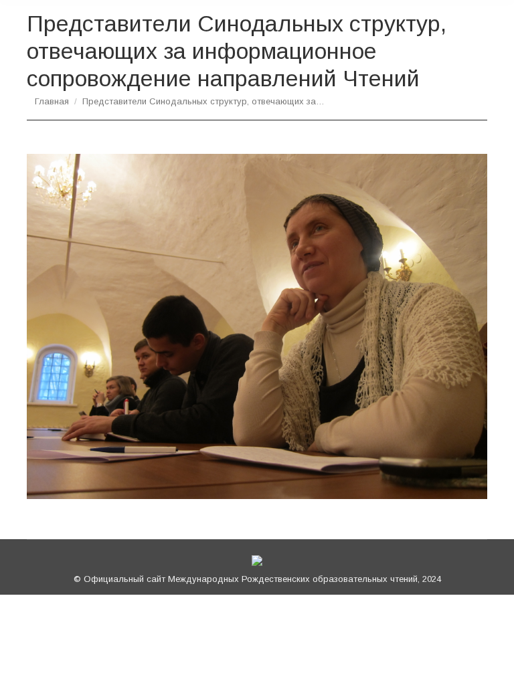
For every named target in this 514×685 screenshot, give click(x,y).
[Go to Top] (492, 663)
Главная (52, 101)
